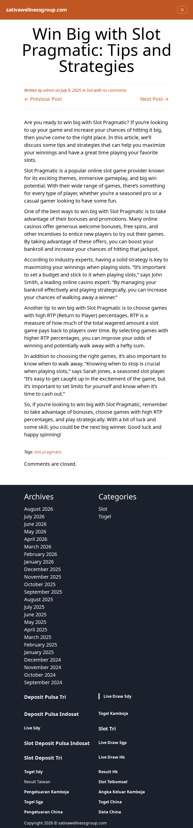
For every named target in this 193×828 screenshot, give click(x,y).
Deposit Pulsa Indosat (51, 714)
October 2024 (40, 674)
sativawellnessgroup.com (36, 9)
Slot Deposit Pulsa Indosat (57, 743)
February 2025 (40, 644)
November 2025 (42, 576)
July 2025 (34, 607)
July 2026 (34, 516)
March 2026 (37, 546)
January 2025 (39, 652)
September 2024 (43, 682)
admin (48, 90)
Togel (105, 516)
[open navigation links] (182, 10)
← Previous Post (43, 99)
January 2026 (39, 561)
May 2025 (35, 622)
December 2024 (42, 659)
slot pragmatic (48, 452)
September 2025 (43, 591)
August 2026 (38, 508)
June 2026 (35, 524)
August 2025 (38, 599)
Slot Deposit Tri (43, 757)
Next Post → (154, 99)
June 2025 (35, 614)
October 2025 (40, 584)
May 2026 (35, 531)
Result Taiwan (37, 782)
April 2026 (35, 539)
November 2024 (42, 667)
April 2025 (35, 629)
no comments (114, 90)
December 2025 (42, 569)
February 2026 (40, 554)
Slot (89, 90)
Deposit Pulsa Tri (45, 697)
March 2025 (37, 637)
